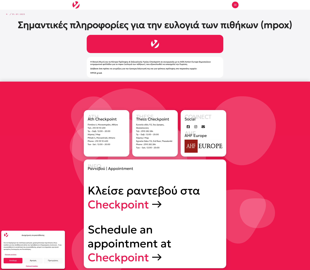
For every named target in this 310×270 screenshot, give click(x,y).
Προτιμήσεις (53, 261)
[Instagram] (196, 127)
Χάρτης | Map (94, 134)
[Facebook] (188, 127)
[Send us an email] (203, 127)
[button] (235, 5)
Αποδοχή (13, 261)
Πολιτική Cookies (32, 266)
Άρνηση (33, 261)
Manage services (10, 254)
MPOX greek (96, 73)
